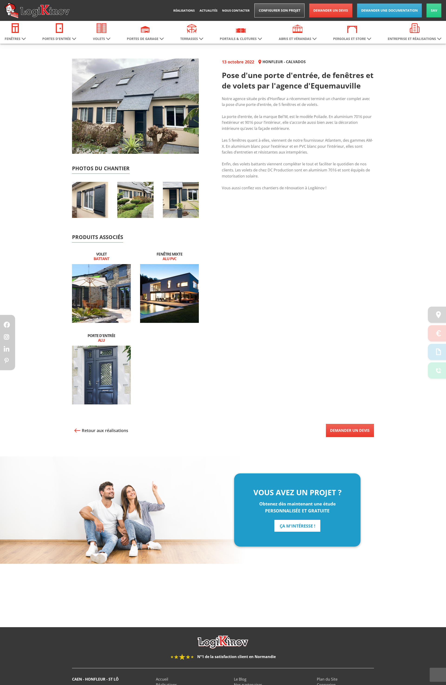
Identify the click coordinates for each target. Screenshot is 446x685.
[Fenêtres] (15, 27)
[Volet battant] (101, 293)
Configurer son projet (279, 10)
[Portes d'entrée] (59, 27)
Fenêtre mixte (169, 257)
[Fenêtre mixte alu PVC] (169, 293)
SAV (434, 10)
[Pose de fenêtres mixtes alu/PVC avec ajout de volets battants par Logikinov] (90, 207)
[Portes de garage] (145, 29)
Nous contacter (236, 10)
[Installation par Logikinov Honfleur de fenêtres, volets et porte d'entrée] (135, 207)
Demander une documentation (389, 10)
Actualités (208, 10)
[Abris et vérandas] (297, 28)
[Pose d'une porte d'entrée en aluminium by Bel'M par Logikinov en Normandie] (181, 207)
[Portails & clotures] (241, 30)
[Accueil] (37, 10)
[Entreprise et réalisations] (415, 27)
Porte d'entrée (101, 338)
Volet (101, 257)
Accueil (162, 679)
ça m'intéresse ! (297, 526)
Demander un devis (330, 10)
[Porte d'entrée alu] (101, 374)
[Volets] (101, 27)
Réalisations (184, 10)
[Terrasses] (192, 28)
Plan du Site (327, 679)
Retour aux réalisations (105, 430)
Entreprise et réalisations (412, 39)
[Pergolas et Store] (352, 29)
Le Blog (240, 679)
